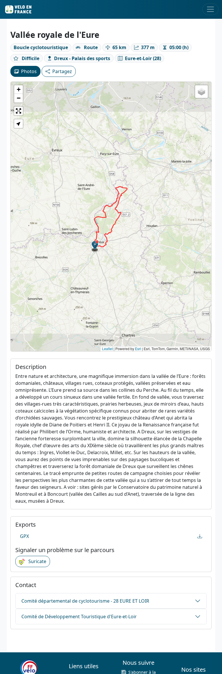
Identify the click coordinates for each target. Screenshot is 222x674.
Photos (29, 71)
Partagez (62, 71)
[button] (95, 246)
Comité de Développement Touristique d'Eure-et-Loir (79, 616)
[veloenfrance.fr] (17, 9)
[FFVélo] (28, 668)
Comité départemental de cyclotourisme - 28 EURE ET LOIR (85, 601)
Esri (138, 348)
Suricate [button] (36, 561)
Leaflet (107, 348)
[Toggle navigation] (210, 9)
